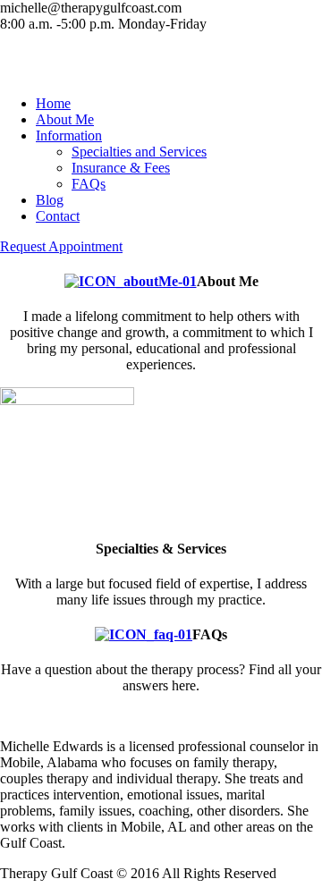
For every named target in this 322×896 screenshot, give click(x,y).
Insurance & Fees (121, 167)
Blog (50, 199)
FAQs (89, 183)
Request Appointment (61, 246)
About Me (65, 119)
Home (53, 103)
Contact (58, 216)
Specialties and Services (139, 151)
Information (69, 135)
